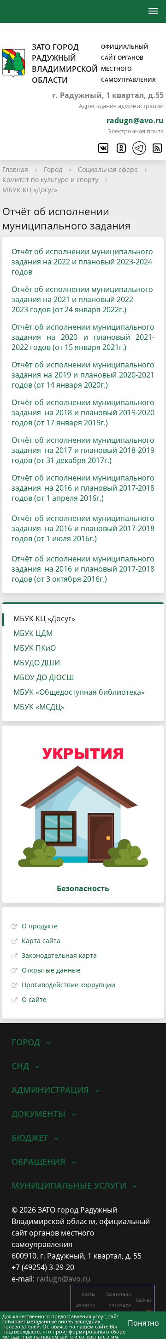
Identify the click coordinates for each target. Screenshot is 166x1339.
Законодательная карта (59, 955)
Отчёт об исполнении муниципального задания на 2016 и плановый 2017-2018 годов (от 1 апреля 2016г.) (83, 488)
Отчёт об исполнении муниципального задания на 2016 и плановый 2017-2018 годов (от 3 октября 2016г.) (83, 569)
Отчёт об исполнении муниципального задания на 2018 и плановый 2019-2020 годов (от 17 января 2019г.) (83, 412)
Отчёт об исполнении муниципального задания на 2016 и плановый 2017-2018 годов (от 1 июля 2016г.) (83, 528)
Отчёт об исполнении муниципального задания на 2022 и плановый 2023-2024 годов (82, 261)
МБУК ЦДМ (33, 633)
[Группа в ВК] (103, 148)
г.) (122, 309)
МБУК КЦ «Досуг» (29, 189)
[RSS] (157, 148)
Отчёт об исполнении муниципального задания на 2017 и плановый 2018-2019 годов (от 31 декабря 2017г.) (83, 450)
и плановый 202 (99, 299)
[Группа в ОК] (121, 148)
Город (53, 169)
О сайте (34, 999)
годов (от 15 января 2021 (73, 347)
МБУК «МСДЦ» (39, 707)
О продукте (40, 925)
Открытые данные (51, 970)
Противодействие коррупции (68, 984)
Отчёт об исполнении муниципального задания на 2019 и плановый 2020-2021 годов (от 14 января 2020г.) (83, 375)
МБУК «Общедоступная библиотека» (79, 692)
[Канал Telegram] (139, 148)
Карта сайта (41, 940)
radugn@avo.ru (135, 120)
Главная (15, 169)
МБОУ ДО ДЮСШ (43, 677)
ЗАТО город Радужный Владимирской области (94, 63)
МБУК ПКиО (34, 648)
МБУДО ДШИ (36, 663)
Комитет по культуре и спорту (50, 179)
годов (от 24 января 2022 (73, 309)
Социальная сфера (108, 169)
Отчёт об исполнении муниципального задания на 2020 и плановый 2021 (83, 332)
